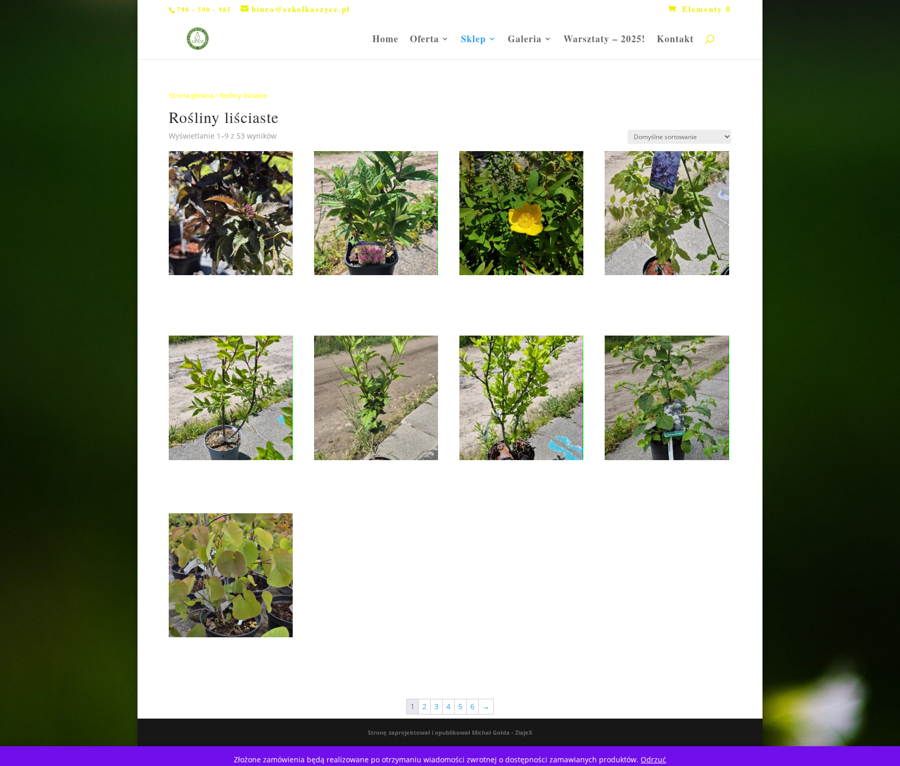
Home (385, 40)
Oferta (424, 40)
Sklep (473, 40)
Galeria (525, 40)
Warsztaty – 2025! (604, 40)
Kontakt (675, 40)
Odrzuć (653, 759)
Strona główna (191, 95)
